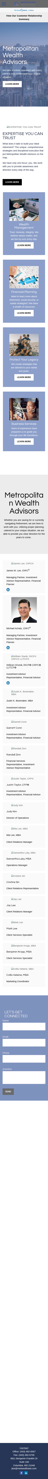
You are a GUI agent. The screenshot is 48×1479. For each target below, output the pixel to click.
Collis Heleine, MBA (17, 975)
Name (6, 1020)
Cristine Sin (12, 882)
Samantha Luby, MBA (18, 859)
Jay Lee (11, 905)
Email (5, 1036)
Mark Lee (11, 928)
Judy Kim (11, 811)
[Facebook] (21, 1473)
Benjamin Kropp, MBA (19, 951)
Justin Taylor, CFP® (17, 785)
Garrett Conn (14, 728)
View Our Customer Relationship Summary (24, 17)
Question (7, 1069)
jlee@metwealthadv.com (24, 1468)
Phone (6, 1053)
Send (8, 1091)
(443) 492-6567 (28, 1451)
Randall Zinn (13, 754)
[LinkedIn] (8, 589)
